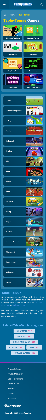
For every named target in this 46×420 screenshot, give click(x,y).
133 (33, 353)
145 (20, 347)
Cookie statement (15, 379)
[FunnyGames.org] (4, 14)
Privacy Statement (15, 374)
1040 (28, 336)
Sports (12, 15)
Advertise (12, 398)
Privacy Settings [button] (14, 369)
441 (37, 347)
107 (30, 331)
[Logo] (23, 4)
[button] (41, 4)
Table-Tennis (24, 15)
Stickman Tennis (19, 305)
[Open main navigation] (4, 4)
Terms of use (13, 383)
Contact (11, 393)
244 (33, 342)
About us (11, 388)
